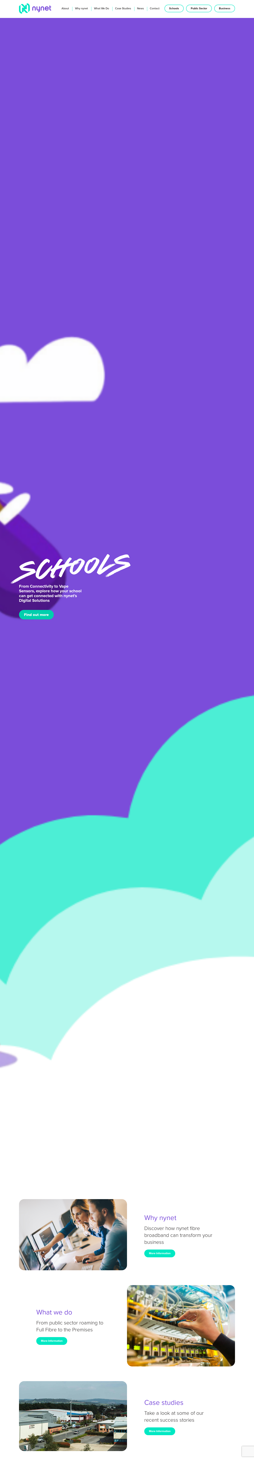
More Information (160, 1253)
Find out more (36, 611)
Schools (174, 8)
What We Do (101, 8)
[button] (23, 1169)
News (140, 8)
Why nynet (81, 8)
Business (224, 8)
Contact (154, 8)
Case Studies (123, 8)
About (65, 8)
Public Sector (199, 8)
